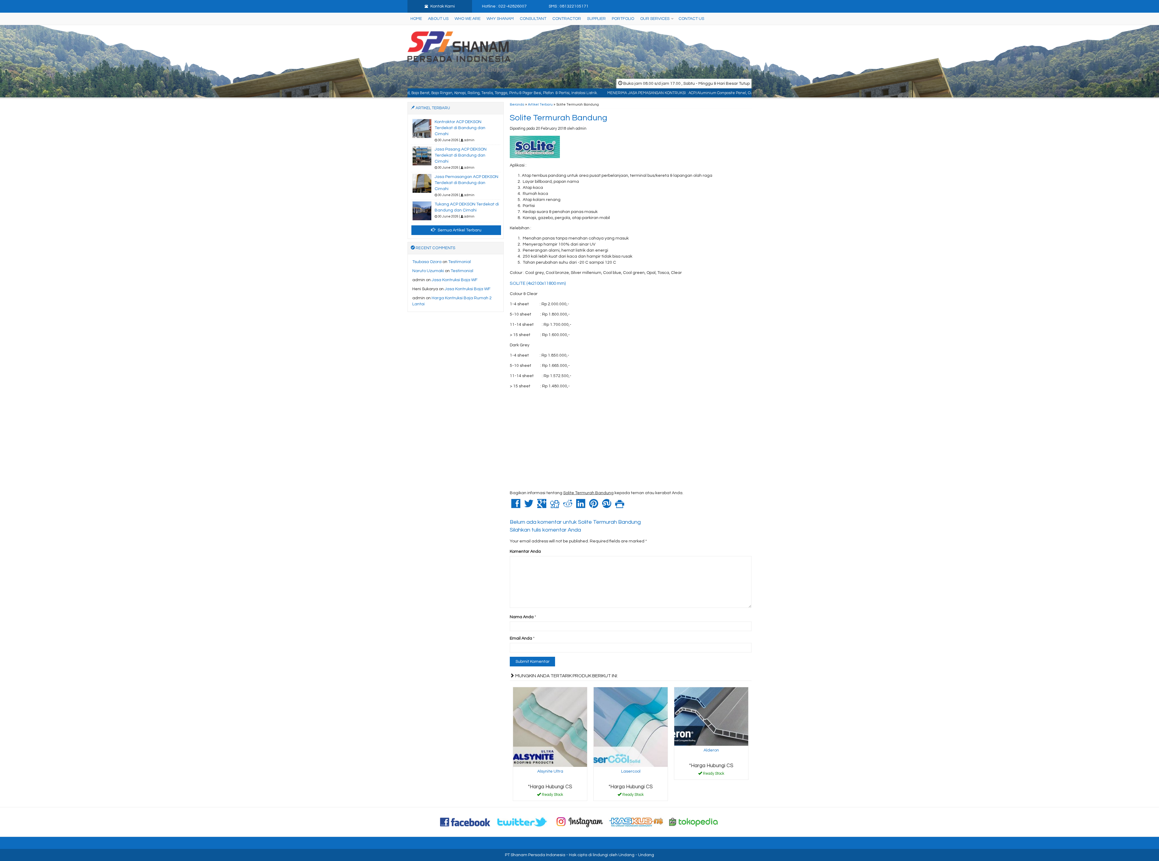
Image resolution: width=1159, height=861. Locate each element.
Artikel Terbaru (540, 104)
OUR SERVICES (654, 19)
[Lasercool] (631, 727)
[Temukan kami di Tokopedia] (694, 822)
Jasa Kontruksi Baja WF (454, 280)
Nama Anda (522, 617)
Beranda (517, 104)
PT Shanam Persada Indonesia (535, 855)
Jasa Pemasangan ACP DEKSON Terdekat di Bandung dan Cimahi (466, 183)
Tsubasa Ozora (427, 262)
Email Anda (521, 638)
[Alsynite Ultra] (550, 727)
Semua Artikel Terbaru (459, 230)
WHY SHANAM (500, 19)
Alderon (711, 750)
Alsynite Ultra (550, 771)
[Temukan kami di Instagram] (579, 822)
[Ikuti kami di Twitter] (522, 822)
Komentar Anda (525, 551)
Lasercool (630, 771)
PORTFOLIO (623, 19)
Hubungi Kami (552, 796)
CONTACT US (691, 19)
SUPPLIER (596, 19)
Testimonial (459, 262)
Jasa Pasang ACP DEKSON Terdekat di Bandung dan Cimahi (461, 155)
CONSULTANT (533, 19)
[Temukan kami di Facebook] (465, 822)
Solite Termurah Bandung (558, 117)
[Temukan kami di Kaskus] (636, 822)
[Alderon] (711, 716)
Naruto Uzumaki (428, 271)
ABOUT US (438, 19)
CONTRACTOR (566, 19)
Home (416, 19)
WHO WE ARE (468, 19)
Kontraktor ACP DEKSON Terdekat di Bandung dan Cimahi (460, 128)
